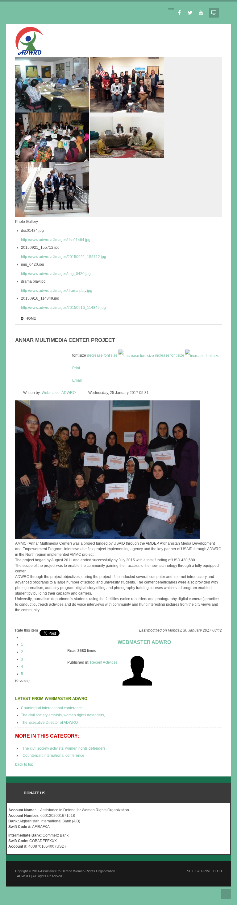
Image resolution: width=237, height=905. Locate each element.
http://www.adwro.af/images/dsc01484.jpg (55, 240)
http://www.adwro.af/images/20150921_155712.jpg (63, 257)
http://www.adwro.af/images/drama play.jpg (56, 291)
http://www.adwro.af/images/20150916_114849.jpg (63, 307)
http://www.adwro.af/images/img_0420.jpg (56, 274)
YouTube (201, 13)
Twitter (190, 13)
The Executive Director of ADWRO (49, 722)
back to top (24, 764)
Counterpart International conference (52, 708)
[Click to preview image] (107, 469)
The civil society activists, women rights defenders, (63, 715)
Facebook (179, 13)
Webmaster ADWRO (59, 393)
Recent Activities (104, 662)
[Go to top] (226, 894)
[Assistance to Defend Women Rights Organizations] (29, 39)
